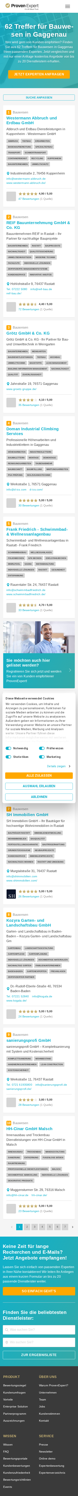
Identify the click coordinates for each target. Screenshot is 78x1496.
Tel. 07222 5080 (16, 283)
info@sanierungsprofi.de (49, 1054)
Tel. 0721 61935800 (18, 1054)
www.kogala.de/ (16, 969)
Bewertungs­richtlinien (16, 1443)
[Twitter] (15, 1467)
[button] (28, 188)
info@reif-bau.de (39, 283)
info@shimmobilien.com (21, 850)
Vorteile (7, 1363)
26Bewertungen (28, 870)
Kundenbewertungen (16, 1429)
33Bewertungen (28, 584)
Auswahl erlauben (39, 786)
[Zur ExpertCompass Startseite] (27, 6)
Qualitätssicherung (29, 1480)
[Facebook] (24, 1467)
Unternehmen (47, 1356)
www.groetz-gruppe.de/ (20, 379)
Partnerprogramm (14, 1377)
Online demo (46, 1422)
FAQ (5, 1415)
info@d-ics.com (16, 469)
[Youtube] (53, 1467)
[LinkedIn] (44, 1467)
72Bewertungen (28, 299)
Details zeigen (57, 766)
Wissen (7, 1408)
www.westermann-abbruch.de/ (25, 177)
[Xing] (34, 1467)
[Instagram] (63, 1467)
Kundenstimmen (49, 1377)
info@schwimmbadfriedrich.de (25, 564)
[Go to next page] (72, 1190)
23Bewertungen (28, 1174)
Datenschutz (49, 1477)
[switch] (42, 748)
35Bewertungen (28, 395)
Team (42, 1363)
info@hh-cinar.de (17, 1158)
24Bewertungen (28, 985)
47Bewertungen (28, 193)
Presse (43, 1408)
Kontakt (44, 1384)
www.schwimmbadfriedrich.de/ (25, 568)
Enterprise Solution (14, 1370)
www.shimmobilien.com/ (21, 854)
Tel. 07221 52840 (17, 965)
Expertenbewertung (51, 1429)
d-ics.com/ (35, 469)
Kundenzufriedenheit (15, 1436)
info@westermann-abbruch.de (25, 173)
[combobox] (39, 1293)
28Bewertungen (28, 1073)
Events (7, 1450)
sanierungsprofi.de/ (18, 1058)
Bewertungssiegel (14, 1348)
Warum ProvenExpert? (52, 1348)
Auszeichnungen (13, 1384)
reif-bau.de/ (60, 283)
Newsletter (46, 1415)
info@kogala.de (40, 965)
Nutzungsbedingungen (28, 1477)
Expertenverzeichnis (51, 1436)
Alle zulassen (39, 775)
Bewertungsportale (15, 1422)
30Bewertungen (28, 485)
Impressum (49, 1480)
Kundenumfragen (13, 1356)
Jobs (41, 1370)
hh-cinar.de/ (38, 1158)
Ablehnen (39, 797)
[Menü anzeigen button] (67, 6)
